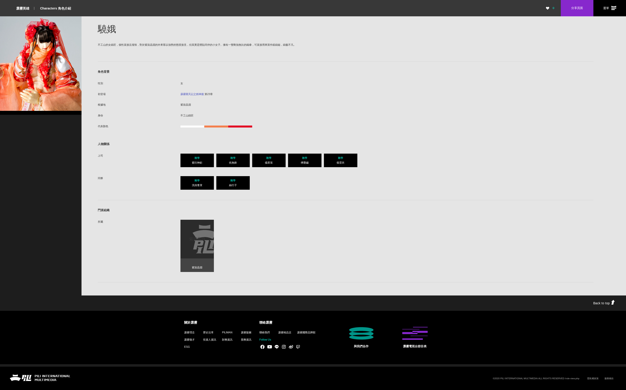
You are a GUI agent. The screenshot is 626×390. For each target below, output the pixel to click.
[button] (609, 8)
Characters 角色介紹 (55, 8)
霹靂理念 (189, 332)
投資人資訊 (209, 339)
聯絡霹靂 (265, 322)
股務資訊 (246, 339)
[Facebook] (262, 346)
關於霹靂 (190, 322)
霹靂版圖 (246, 332)
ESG (187, 346)
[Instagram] (283, 346)
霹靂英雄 (22, 8)
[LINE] (276, 346)
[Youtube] (269, 346)
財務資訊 (227, 339)
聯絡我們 (264, 332)
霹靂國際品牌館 (306, 332)
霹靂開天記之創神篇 (192, 94)
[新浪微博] (291, 346)
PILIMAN (227, 332)
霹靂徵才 (189, 339)
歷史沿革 (208, 332)
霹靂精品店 (284, 332)
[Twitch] (298, 346)
